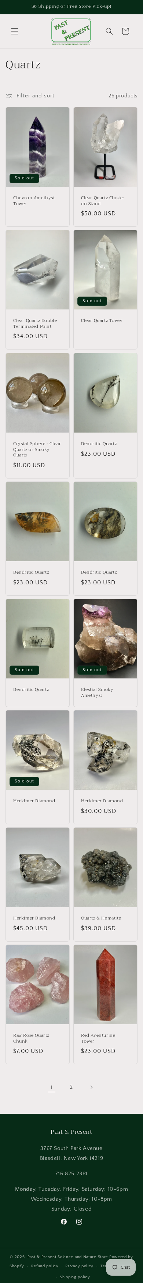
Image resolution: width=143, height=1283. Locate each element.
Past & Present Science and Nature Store (67, 1257)
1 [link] (52, 1087)
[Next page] (91, 1087)
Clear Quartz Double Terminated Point (35, 324)
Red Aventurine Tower (98, 1038)
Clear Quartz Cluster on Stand (103, 201)
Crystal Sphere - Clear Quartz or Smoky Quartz (37, 449)
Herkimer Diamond (34, 801)
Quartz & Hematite (101, 918)
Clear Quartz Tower (102, 321)
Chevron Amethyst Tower (34, 201)
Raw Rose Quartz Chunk (31, 1038)
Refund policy (45, 1266)
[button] (15, 31)
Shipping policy (75, 1277)
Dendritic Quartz (99, 444)
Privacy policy (79, 1266)
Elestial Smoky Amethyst (97, 692)
